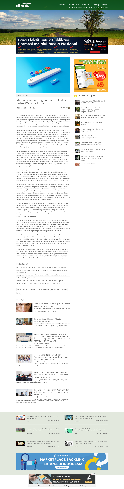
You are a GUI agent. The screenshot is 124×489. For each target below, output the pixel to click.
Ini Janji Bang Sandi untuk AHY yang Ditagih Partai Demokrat (92, 130)
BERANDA (21, 95)
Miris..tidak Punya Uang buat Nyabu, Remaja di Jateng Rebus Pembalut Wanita (92, 158)
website (64, 289)
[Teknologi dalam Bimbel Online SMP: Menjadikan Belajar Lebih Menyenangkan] (69, 418)
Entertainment (88, 7)
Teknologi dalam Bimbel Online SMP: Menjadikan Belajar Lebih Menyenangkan (90, 417)
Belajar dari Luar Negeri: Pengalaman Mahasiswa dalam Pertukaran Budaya (51, 373)
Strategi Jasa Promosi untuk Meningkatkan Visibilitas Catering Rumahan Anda (41, 275)
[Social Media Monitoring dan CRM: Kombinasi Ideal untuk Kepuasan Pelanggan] (69, 445)
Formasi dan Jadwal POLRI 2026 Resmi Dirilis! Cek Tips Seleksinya (93, 102)
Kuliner (77, 5)
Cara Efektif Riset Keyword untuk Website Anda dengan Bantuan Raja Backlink (41, 267)
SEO (18, 293)
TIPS (27, 95)
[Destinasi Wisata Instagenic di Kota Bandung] (78, 123)
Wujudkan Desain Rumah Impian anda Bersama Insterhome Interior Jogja (93, 116)
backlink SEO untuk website (57, 143)
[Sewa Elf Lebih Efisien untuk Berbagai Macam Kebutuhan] (78, 151)
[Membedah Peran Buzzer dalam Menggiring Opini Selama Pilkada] (20, 418)
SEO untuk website (43, 289)
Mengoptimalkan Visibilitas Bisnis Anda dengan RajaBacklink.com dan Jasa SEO (41, 283)
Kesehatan (104, 5)
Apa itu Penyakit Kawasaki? (89, 164)
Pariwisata (62, 5)
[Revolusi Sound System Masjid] (24, 321)
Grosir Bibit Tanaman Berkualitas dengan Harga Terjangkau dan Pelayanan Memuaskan (91, 110)
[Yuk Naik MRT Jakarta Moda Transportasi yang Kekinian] (78, 137)
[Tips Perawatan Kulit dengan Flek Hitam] (24, 307)
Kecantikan (70, 5)
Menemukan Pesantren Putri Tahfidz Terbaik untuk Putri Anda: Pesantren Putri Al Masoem (43, 442)
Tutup (93, 473)
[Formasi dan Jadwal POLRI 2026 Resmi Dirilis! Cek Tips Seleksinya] (78, 102)
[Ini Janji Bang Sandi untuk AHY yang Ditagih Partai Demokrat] (78, 130)
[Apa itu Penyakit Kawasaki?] (78, 164)
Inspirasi (79, 7)
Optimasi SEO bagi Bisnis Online (26, 278)
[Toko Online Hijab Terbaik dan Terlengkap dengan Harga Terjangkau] (24, 358)
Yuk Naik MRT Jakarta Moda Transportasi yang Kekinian (90, 137)
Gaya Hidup (95, 5)
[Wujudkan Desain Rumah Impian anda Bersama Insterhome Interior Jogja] (78, 116)
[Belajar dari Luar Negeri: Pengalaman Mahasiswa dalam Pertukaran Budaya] (24, 377)
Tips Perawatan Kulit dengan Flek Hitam (52, 303)
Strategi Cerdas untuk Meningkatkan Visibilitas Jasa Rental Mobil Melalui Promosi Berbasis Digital (42, 271)
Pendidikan (104, 7)
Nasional (72, 7)
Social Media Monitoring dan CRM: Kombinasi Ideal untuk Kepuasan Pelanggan (91, 442)
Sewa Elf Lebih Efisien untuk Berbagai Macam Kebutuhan (93, 150)
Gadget (96, 7)
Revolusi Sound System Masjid (47, 319)
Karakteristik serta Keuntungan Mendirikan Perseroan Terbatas (91, 144)
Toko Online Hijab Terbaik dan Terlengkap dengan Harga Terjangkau (51, 355)
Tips (88, 5)
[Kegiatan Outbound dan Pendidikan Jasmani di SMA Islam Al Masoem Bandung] (20, 430)
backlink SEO (55, 289)
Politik (84, 5)
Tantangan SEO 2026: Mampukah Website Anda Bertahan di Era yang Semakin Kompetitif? (90, 430)
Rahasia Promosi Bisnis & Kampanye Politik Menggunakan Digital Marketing (62, 486)
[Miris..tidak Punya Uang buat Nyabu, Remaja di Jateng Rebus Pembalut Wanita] (78, 157)
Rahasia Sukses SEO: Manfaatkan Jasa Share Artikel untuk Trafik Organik (39, 281)
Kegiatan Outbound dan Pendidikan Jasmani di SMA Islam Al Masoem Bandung (43, 430)
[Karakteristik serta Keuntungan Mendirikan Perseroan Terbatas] (78, 144)
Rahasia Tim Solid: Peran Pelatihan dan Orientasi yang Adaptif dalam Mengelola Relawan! (52, 392)
